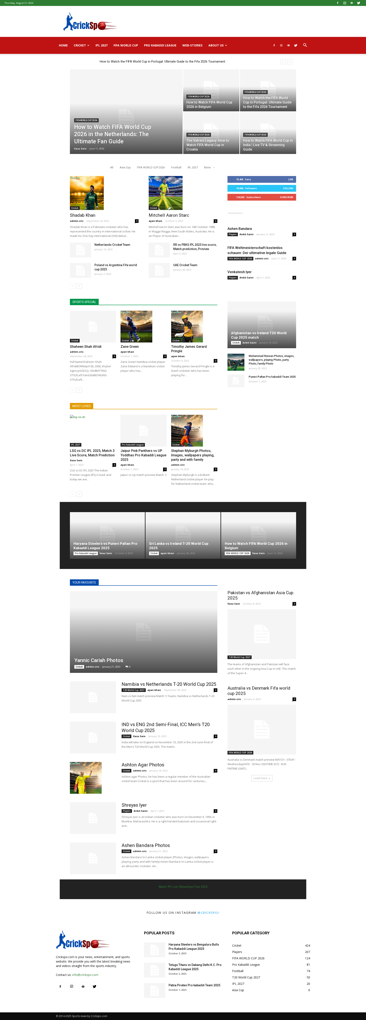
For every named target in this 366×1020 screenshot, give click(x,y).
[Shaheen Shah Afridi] (93, 326)
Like (290, 179)
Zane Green (130, 347)
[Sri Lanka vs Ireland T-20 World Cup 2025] (183, 535)
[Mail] (351, 3)
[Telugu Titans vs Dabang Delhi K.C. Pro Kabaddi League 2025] (154, 970)
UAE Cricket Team (185, 265)
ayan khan (155, 220)
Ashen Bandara (239, 228)
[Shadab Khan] (104, 193)
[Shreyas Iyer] (93, 818)
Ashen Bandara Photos (146, 845)
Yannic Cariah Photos (98, 660)
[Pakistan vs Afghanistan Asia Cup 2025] (261, 634)
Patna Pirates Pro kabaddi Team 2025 (194, 985)
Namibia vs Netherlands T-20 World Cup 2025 (169, 684)
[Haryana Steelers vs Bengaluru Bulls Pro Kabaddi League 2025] (154, 949)
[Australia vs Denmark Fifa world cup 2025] (261, 730)
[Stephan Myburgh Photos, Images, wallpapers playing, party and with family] (194, 431)
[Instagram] (344, 3)
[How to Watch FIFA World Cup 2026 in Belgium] (211, 90)
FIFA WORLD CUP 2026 (86, 120)
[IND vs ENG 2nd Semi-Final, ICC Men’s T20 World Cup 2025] (93, 737)
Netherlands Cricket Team (112, 244)
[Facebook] (337, 3)
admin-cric (76, 220)
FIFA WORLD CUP (126, 45)
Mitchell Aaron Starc (169, 215)
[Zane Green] (144, 326)
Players (233, 234)
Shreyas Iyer (134, 805)
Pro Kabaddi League (160, 45)
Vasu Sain (80, 148)
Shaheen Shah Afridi (85, 347)
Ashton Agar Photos (143, 764)
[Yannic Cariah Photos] (143, 632)
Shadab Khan (82, 215)
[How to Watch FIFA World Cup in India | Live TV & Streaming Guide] (268, 133)
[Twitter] (358, 3)
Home (63, 45)
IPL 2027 (102, 45)
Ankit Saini (247, 234)
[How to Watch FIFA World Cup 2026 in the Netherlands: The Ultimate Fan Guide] (126, 118)
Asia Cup (125, 167)
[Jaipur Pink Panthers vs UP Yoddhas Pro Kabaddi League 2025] (144, 431)
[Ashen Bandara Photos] (93, 858)
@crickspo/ (208, 912)
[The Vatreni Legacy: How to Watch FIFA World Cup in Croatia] (211, 133)
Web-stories (192, 45)
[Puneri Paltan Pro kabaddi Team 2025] (235, 380)
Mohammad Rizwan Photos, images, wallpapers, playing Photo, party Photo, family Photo (271, 359)
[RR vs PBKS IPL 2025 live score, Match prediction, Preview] (159, 250)
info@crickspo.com (85, 975)
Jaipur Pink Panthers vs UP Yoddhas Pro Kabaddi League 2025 (143, 455)
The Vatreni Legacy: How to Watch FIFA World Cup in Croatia (142, 61)
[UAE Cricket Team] (159, 270)
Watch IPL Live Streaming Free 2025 (183, 886)
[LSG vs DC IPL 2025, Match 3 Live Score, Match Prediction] (93, 431)
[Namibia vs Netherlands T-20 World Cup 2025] (93, 697)
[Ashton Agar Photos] (86, 778)
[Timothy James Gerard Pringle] (194, 326)
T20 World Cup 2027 (133, 690)
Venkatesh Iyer (239, 272)
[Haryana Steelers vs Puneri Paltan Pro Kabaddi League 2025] (107, 535)
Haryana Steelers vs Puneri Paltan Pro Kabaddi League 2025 (105, 545)
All (111, 167)
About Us (216, 45)
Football (176, 167)
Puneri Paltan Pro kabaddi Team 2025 (272, 376)
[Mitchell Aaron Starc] (183, 193)
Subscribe (286, 197)
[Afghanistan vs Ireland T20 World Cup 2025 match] (261, 325)
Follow (288, 188)
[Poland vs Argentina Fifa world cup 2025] (80, 270)
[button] (305, 46)
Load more (260, 778)
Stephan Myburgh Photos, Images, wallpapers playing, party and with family (192, 455)
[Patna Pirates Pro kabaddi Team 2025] (154, 990)
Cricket (80, 45)
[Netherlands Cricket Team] (80, 250)
